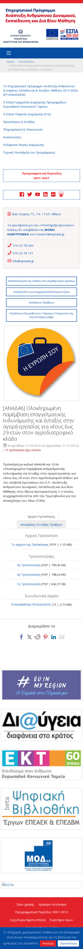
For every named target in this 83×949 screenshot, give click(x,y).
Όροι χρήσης (25, 904)
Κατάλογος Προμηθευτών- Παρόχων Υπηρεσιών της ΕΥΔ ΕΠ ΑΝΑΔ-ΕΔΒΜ (42, 315)
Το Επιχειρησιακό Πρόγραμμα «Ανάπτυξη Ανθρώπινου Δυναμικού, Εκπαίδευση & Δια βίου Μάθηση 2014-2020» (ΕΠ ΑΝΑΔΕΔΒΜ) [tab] (40, 90)
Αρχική (10, 61)
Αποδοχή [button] (48, 943)
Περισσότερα (68, 943)
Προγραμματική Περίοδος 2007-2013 (41, 912)
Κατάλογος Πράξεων (41, 302)
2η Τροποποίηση (28, 574)
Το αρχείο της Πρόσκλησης (30, 544)
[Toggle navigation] (8, 53)
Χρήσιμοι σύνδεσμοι (52, 904)
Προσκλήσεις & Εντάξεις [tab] (19, 122)
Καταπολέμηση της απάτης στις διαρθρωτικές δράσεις (41, 281)
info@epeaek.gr (23, 261)
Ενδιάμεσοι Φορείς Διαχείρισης (23, 145)
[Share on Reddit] (37, 637)
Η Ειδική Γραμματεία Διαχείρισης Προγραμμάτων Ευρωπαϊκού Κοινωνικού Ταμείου (34, 104)
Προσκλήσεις (26, 61)
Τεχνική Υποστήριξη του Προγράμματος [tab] (29, 152)
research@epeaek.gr (50, 234)
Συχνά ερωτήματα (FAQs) (28, 920)
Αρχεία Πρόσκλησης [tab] (41, 516)
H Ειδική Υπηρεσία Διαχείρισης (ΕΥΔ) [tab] (27, 114)
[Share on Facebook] (21, 637)
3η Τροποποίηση (28, 565)
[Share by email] (61, 637)
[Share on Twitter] (29, 637)
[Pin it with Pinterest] (45, 637)
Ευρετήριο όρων (61, 920)
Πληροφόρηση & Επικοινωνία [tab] (22, 129)
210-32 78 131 (22, 253)
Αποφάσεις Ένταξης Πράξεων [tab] (41, 524)
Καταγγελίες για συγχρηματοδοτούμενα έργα (42, 292)
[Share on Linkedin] (53, 637)
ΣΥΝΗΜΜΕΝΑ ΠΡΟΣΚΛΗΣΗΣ (31, 604)
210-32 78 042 (22, 245)
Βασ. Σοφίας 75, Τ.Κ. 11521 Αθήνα (36, 214)
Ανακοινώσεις (12, 137)
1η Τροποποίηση (28, 584)
